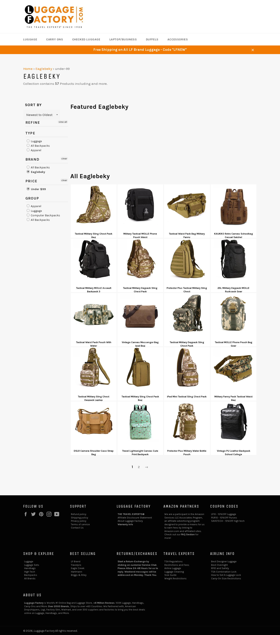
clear (64, 158)
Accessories (177, 39)
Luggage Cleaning (174, 571)
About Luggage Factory (130, 520)
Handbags (30, 568)
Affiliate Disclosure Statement (135, 517)
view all (63, 121)
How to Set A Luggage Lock (226, 575)
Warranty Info (125, 524)
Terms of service (80, 524)
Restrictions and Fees (176, 565)
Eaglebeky (43, 69)
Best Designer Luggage (224, 561)
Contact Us (77, 527)
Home (28, 69)
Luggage (30, 39)
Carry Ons (54, 39)
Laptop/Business (123, 39)
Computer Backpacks (45, 215)
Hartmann (76, 571)
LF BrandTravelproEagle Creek (77, 565)
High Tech (29, 571)
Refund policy (78, 514)
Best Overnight (219, 565)
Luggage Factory (44, 630)
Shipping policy (79, 517)
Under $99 (38, 189)
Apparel (35, 150)
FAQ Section (188, 534)
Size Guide (170, 575)
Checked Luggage (86, 39)
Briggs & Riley (79, 575)
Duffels (152, 39)
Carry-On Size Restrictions (226, 578)
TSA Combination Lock (224, 571)
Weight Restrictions (175, 578)
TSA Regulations (173, 561)
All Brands (29, 578)
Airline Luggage (172, 568)
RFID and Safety (220, 568)
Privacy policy (78, 520)
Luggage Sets (31, 565)
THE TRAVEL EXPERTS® (131, 514)
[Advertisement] (163, 143)
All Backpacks (40, 145)
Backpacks (30, 575)
